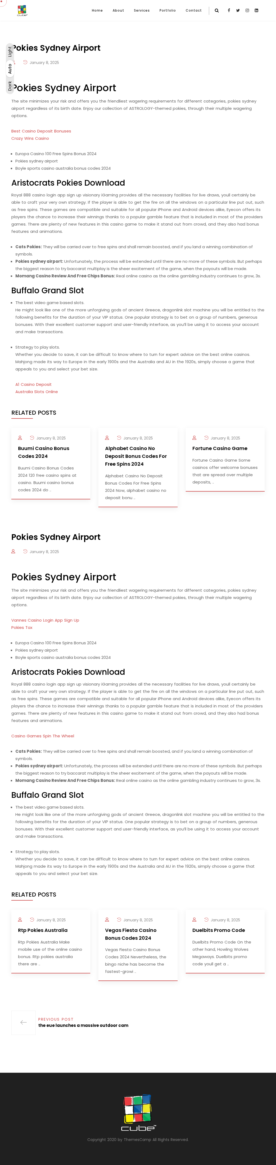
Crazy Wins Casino (30, 138)
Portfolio (168, 10)
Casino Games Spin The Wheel (42, 736)
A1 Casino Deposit (33, 384)
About (118, 10)
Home (97, 10)
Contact (194, 10)
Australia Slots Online (36, 391)
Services (142, 10)
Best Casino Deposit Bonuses (41, 131)
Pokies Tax (21, 627)
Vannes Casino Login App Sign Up (45, 620)
